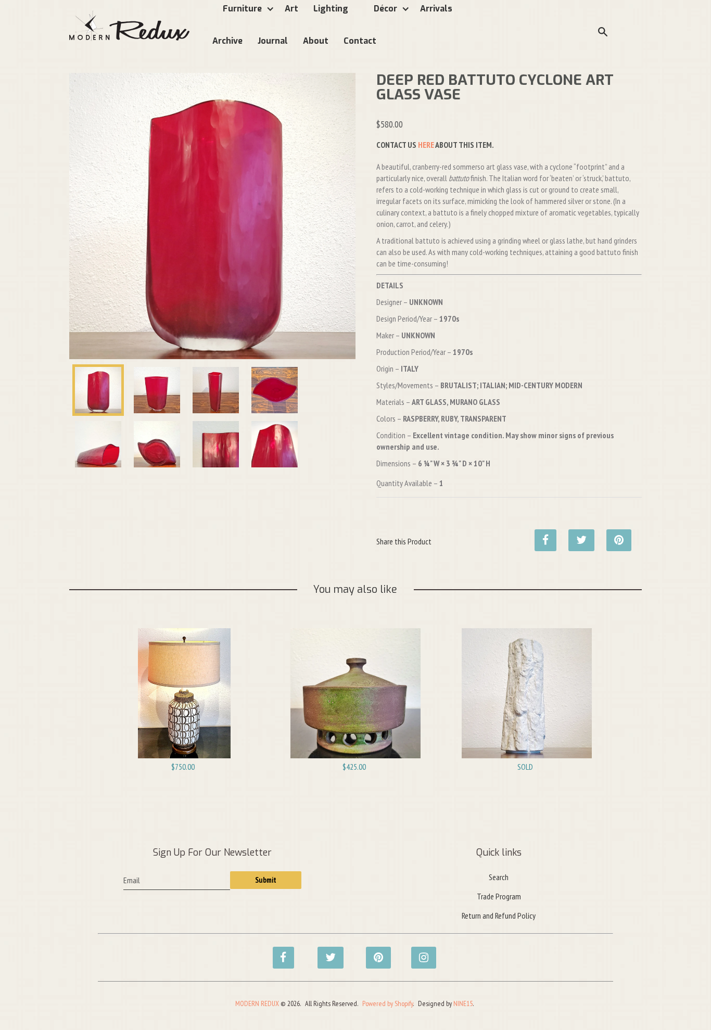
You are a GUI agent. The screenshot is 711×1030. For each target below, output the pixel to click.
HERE (426, 144)
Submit (265, 880)
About (315, 40)
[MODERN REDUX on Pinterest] (374, 952)
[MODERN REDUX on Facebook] (280, 952)
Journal (273, 40)
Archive (227, 40)
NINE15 (463, 1003)
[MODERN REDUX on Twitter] (325, 952)
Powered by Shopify (387, 1003)
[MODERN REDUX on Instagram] (419, 952)
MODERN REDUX (257, 1003)
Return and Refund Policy (499, 915)
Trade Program (499, 896)
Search (499, 877)
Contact (360, 40)
